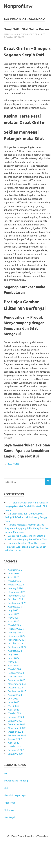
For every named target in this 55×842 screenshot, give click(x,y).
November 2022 (17, 727)
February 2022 (16, 749)
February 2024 (16, 672)
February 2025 (16, 628)
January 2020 (15, 753)
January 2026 (15, 588)
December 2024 (16, 635)
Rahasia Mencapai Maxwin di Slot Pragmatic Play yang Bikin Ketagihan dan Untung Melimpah (26, 528)
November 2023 (17, 683)
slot (6, 773)
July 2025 (13, 610)
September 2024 (17, 646)
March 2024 (14, 669)
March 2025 (14, 624)
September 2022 (17, 735)
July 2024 (13, 654)
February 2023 (16, 716)
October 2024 (15, 643)
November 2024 (17, 639)
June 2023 (13, 702)
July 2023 (13, 698)
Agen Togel (10, 802)
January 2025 (15, 632)
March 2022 (14, 746)
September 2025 (17, 602)
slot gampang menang (16, 780)
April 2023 (13, 709)
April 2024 (13, 665)
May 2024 (13, 661)
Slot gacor (9, 809)
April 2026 (13, 577)
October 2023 (15, 687)
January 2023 (15, 720)
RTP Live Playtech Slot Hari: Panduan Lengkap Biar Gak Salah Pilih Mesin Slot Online (26, 506)
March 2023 (14, 713)
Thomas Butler (29, 34)
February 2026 (16, 584)
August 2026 (15, 569)
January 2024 (15, 676)
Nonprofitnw (18, 6)
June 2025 (13, 613)
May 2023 (13, 705)
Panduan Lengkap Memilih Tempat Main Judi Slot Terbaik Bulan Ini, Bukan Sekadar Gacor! (25, 546)
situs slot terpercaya (15, 795)
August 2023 (15, 694)
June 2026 (13, 573)
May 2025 (13, 617)
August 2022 (15, 738)
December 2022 (16, 724)
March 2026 (14, 580)
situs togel (9, 817)
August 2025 (15, 606)
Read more (13, 464)
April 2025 (13, 621)
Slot (6, 787)
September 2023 (17, 691)
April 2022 (13, 742)
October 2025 (15, 599)
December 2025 (16, 591)
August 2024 (15, 650)
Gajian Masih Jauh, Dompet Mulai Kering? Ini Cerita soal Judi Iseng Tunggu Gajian (26, 517)
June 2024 (13, 657)
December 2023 (16, 680)
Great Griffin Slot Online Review (27, 29)
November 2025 (17, 595)
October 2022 (15, 731)
